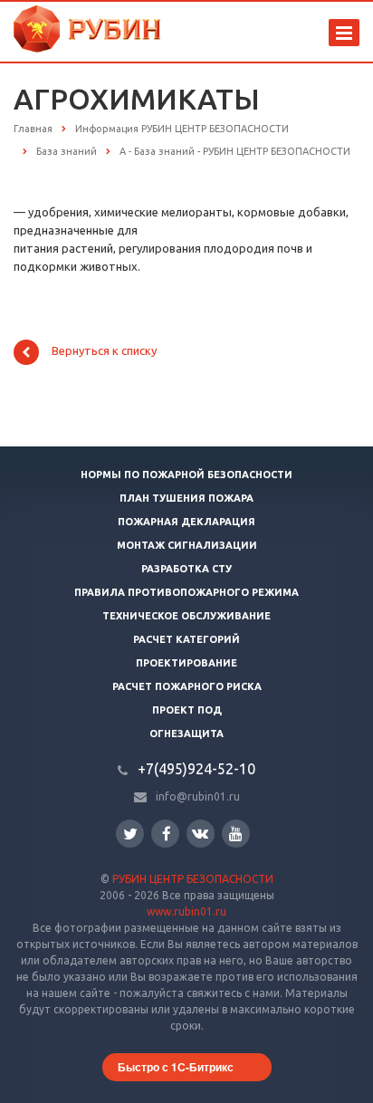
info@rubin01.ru (198, 796)
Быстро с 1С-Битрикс (176, 1067)
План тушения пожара (186, 498)
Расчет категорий (186, 639)
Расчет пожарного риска (187, 686)
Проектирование (186, 662)
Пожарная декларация (186, 521)
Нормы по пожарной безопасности (186, 474)
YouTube (236, 834)
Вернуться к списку (104, 351)
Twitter (130, 834)
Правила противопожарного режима (186, 592)
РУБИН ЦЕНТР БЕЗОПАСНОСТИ (192, 879)
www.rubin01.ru (186, 911)
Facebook (165, 834)
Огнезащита (186, 733)
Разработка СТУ (186, 568)
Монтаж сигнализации (187, 545)
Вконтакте (200, 834)
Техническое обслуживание (186, 615)
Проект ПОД (187, 710)
